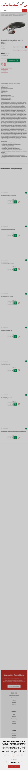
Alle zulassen (14, 766)
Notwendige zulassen (14, 762)
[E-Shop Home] (11, 6)
